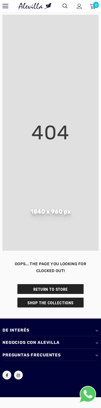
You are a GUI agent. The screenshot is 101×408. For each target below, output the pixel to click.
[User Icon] (79, 6)
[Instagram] (18, 375)
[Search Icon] (65, 6)
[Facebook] (6, 375)
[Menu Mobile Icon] (5, 6)
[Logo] (35, 6)
